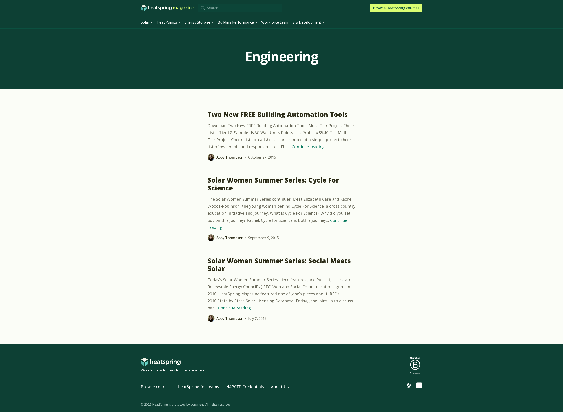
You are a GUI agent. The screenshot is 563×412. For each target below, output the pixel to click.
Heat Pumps (167, 22)
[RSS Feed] (409, 385)
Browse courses (156, 386)
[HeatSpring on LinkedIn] (419, 385)
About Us (280, 386)
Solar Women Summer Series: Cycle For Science (273, 184)
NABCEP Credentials (245, 386)
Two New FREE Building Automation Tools (278, 114)
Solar (145, 22)
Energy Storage (197, 22)
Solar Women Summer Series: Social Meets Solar (279, 264)
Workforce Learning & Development (291, 22)
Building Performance (236, 22)
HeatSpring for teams (198, 386)
